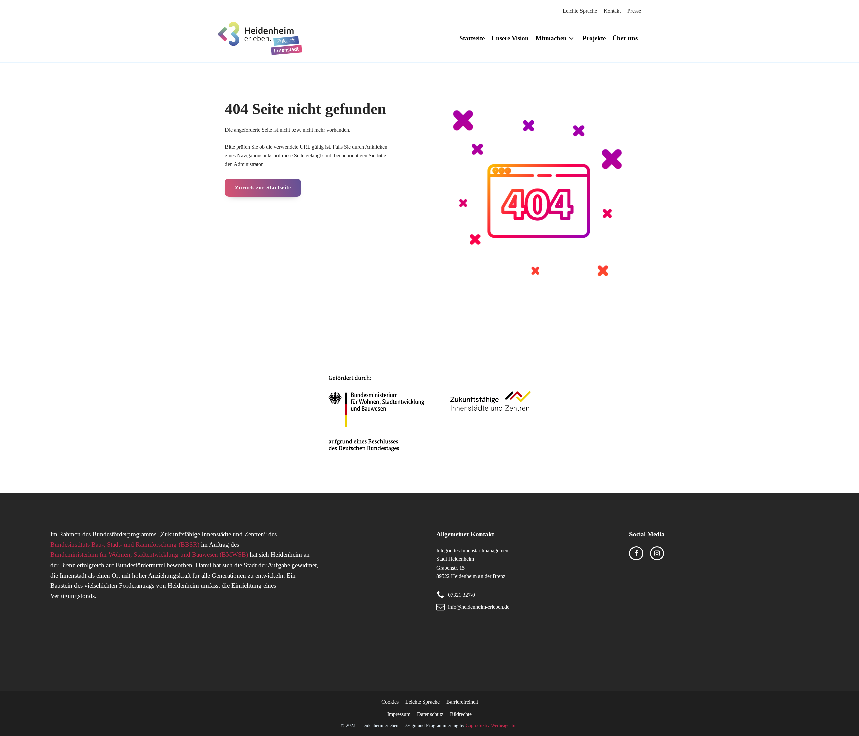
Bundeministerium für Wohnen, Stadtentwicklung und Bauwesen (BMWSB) (149, 554)
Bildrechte (461, 714)
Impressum (398, 714)
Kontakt (612, 11)
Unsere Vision (510, 38)
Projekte (594, 38)
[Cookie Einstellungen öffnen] (15, 727)
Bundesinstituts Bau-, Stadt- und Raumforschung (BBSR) (124, 544)
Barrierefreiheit (462, 702)
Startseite (472, 38)
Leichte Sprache (580, 11)
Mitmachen (551, 38)
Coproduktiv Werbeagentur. (492, 725)
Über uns (625, 38)
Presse (634, 11)
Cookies (390, 702)
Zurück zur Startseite (263, 187)
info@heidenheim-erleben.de (478, 607)
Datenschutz (430, 714)
